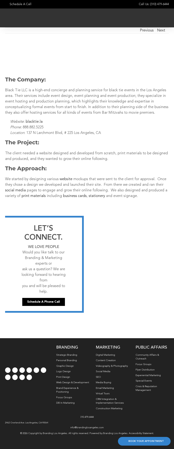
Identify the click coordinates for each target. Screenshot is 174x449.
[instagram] (22, 370)
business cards (75, 196)
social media (15, 190)
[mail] (22, 377)
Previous (147, 30)
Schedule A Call (20, 4)
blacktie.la (34, 122)
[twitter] (15, 370)
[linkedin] (43, 370)
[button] (87, 423)
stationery (97, 196)
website (66, 179)
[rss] (8, 377)
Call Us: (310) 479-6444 (154, 4)
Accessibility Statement (141, 433)
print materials (33, 196)
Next (161, 30)
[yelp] (15, 377)
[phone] (29, 377)
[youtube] (36, 370)
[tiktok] (29, 370)
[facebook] (8, 370)
